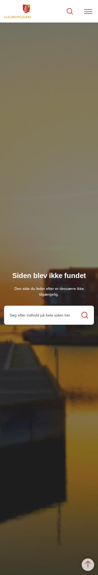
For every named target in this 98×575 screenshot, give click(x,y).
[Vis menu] (88, 11)
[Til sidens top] (88, 565)
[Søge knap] (69, 11)
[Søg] (84, 315)
